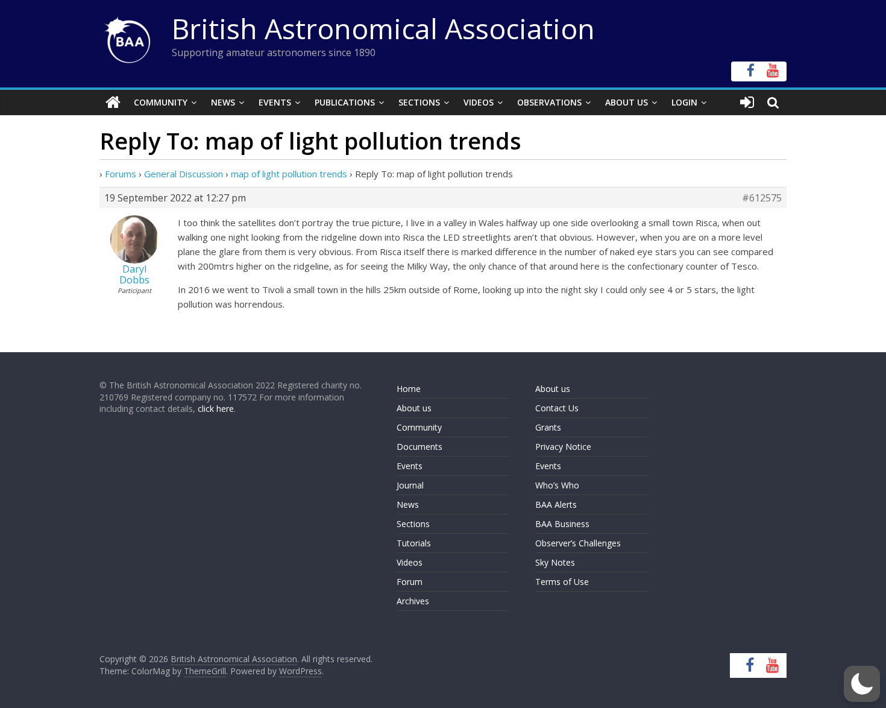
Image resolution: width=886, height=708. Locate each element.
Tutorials (414, 543)
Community (160, 102)
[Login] (747, 102)
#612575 (762, 197)
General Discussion (183, 174)
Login (684, 102)
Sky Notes (555, 562)
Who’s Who (557, 485)
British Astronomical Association (383, 28)
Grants (548, 427)
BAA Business (562, 523)
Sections (419, 102)
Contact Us (557, 408)
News (223, 102)
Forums (120, 174)
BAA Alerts (556, 504)
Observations (549, 102)
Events (275, 102)
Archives (413, 601)
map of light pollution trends (289, 174)
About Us (626, 102)
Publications (345, 102)
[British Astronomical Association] (113, 102)
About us (414, 408)
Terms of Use (562, 581)
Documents (419, 446)
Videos (478, 102)
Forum (410, 581)
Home (409, 388)
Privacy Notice (563, 446)
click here (216, 408)
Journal (410, 485)
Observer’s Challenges (578, 543)
